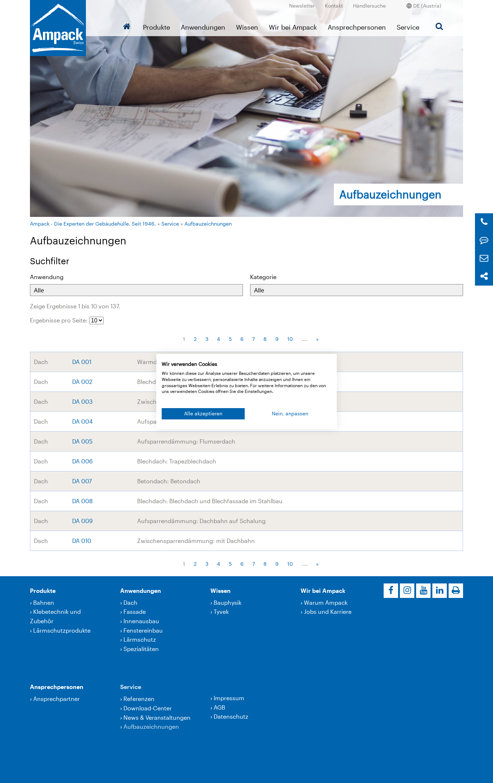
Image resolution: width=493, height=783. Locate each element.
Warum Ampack (326, 602)
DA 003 (82, 401)
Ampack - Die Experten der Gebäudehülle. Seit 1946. (93, 224)
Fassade (134, 611)
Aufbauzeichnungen (208, 224)
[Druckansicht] (456, 590)
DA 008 (82, 500)
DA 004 (82, 421)
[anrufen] (484, 222)
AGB (219, 707)
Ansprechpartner (56, 698)
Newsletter (302, 6)
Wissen (247, 27)
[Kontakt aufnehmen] (484, 240)
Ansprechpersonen (357, 27)
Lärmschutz (139, 639)
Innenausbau (141, 620)
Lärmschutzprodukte (62, 630)
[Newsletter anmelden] (484, 258)
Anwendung (47, 276)
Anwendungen (203, 27)
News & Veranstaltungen (157, 717)
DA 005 (82, 441)
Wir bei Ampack (293, 27)
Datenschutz (231, 716)
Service (408, 27)
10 (290, 339)
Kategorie (263, 276)
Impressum (229, 697)
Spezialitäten (141, 648)
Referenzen (138, 698)
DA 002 (82, 381)
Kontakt (334, 6)
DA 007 (82, 481)
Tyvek (221, 611)
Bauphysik (227, 602)
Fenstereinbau (143, 630)
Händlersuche (369, 6)
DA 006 (82, 461)
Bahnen (43, 602)
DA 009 (82, 520)
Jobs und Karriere (328, 611)
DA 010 (81, 540)
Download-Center (147, 708)
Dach (130, 602)
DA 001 (81, 361)
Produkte (156, 27)
